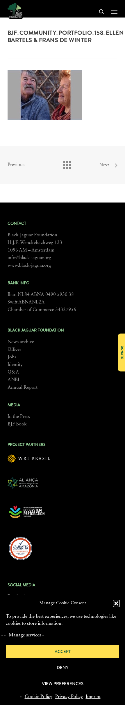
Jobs (12, 357)
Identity (15, 364)
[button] (116, 603)
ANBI (13, 380)
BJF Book (17, 424)
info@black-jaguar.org (29, 258)
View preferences (62, 683)
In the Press (19, 416)
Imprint (93, 696)
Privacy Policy (69, 696)
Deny (63, 667)
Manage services (25, 635)
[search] (101, 12)
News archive (21, 342)
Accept (63, 651)
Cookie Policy (38, 696)
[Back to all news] (67, 163)
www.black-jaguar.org (29, 265)
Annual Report (23, 387)
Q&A (13, 372)
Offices (14, 349)
